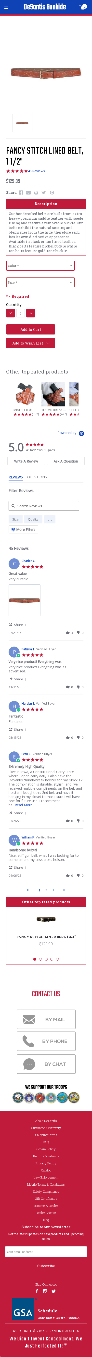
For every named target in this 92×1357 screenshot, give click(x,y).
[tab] (26, 461)
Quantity (14, 304)
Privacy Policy (46, 1163)
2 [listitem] (46, 890)
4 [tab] (51, 959)
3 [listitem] (53, 890)
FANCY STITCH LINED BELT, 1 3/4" (46, 936)
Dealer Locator (46, 1212)
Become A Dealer (46, 1205)
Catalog (46, 1170)
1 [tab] (34, 959)
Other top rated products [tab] (46, 901)
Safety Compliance (46, 1191)
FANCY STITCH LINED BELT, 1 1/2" (44, 156)
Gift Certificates (46, 1198)
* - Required (17, 296)
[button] (49, 519)
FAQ (46, 1142)
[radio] (16, 519)
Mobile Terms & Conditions (46, 1184)
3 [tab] (46, 959)
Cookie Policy (46, 1149)
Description (46, 203)
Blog (46, 1220)
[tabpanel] (46, 930)
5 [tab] (57, 959)
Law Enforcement (46, 1177)
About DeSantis (46, 1121)
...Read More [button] (22, 805)
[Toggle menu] (6, 6)
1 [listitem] (39, 890)
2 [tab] (40, 959)
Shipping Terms (46, 1135)
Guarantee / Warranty (46, 1128)
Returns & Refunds (46, 1156)
